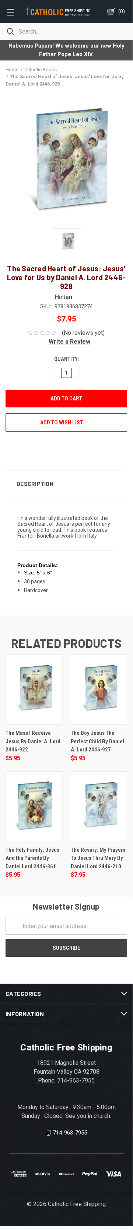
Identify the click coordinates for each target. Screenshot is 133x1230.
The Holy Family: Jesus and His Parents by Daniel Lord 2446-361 (32, 858)
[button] (66, 341)
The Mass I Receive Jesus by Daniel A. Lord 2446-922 (33, 741)
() (121, 11)
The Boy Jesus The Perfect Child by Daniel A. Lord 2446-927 (97, 741)
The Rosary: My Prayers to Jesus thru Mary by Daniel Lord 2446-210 (98, 858)
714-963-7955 (70, 1132)
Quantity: (66, 359)
